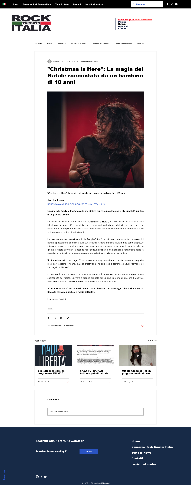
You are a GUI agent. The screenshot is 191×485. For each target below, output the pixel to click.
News (49, 43)
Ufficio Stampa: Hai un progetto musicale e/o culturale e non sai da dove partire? (136, 372)
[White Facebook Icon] (41, 476)
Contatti (137, 458)
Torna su (4, 475)
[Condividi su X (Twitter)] (55, 317)
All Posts (38, 43)
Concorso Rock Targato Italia (145, 447)
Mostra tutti (152, 340)
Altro (139, 43)
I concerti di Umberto (101, 43)
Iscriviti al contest (144, 464)
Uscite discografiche (123, 43)
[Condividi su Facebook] (48, 317)
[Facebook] (167, 4)
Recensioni (61, 43)
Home (135, 441)
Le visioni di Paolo (79, 43)
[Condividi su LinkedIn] (61, 317)
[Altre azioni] (142, 61)
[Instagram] (171, 4)
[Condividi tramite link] (68, 317)
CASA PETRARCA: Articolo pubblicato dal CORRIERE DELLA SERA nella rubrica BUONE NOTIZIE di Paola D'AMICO (95, 372)
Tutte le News (141, 452)
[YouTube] (176, 4)
